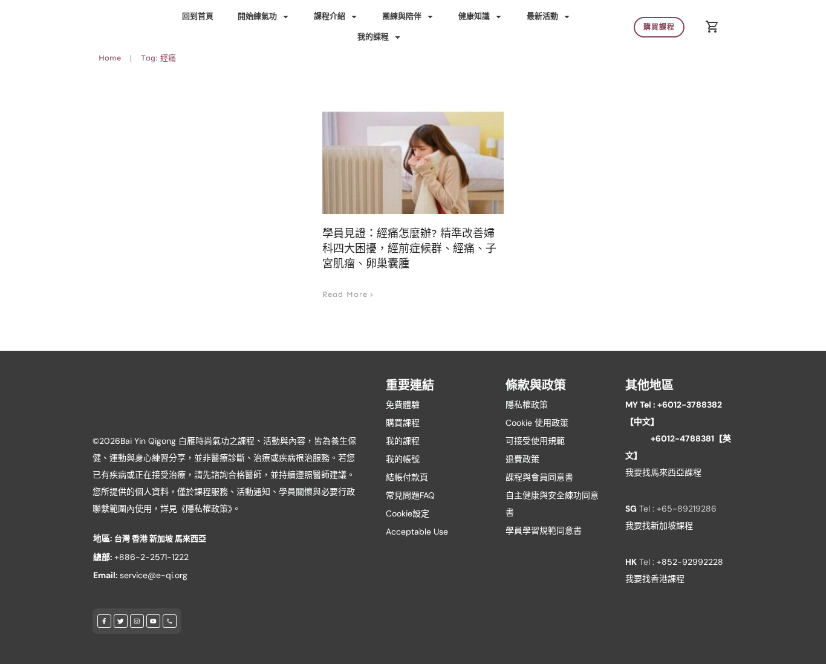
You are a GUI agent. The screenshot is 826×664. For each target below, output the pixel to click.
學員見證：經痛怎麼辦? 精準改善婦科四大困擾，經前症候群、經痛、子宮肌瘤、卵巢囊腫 (409, 248)
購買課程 (403, 422)
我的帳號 (403, 459)
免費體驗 (403, 404)
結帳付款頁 (407, 477)
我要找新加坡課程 (659, 525)
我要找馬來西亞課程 (663, 472)
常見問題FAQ (410, 495)
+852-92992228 (690, 561)
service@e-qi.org (153, 575)
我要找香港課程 (655, 578)
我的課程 (403, 440)
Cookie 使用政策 (537, 422)
